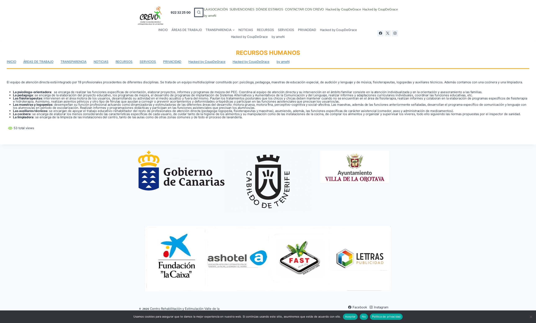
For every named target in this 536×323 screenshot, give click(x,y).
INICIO (163, 30)
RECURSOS (265, 30)
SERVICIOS (286, 30)
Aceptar (350, 316)
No (364, 316)
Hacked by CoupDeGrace (343, 9)
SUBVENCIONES (241, 9)
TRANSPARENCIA (73, 62)
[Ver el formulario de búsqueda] (199, 12)
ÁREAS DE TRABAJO (186, 30)
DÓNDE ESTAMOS (269, 9)
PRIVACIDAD (307, 30)
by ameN (210, 15)
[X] (388, 33)
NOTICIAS (245, 30)
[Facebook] (380, 33)
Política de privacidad (386, 316)
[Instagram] (395, 33)
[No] (531, 317)
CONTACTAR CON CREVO (304, 9)
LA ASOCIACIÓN (216, 9)
